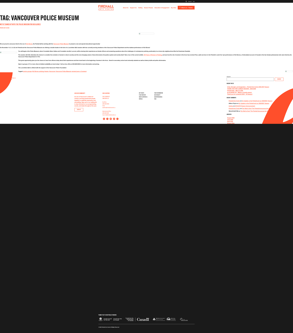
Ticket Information (158, 93)
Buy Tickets (141, 93)
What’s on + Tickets (187, 8)
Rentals (141, 99)
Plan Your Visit (142, 95)
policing (41, 71)
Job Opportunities (158, 97)
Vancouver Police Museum (61, 44)
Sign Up (79, 109)
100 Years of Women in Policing (153, 55)
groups (29, 71)
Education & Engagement (162, 8)
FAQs (155, 99)
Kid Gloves (29, 44)
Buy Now (173, 8)
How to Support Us (143, 97)
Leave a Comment (81, 71)
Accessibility (157, 95)
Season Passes (148, 8)
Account (190, 1)
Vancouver (52, 71)
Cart (194, 1)
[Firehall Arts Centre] (106, 10)
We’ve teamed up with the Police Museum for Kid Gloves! (20, 24)
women (74, 71)
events (25, 71)
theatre (46, 71)
